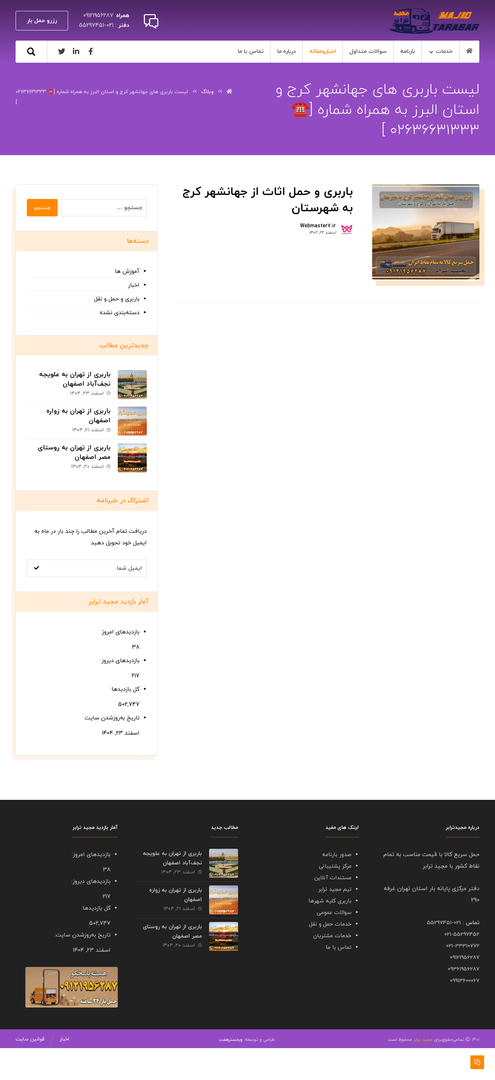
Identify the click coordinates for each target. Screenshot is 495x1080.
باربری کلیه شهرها (330, 901)
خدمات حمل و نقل (330, 924)
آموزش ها (127, 271)
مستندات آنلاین (333, 878)
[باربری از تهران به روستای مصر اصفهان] (132, 457)
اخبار (133, 285)
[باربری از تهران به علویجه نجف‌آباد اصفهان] (132, 384)
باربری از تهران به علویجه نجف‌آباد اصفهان (75, 379)
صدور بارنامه (337, 855)
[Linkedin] (76, 51)
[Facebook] (90, 51)
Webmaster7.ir (318, 226)
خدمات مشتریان (332, 936)
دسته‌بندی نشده (119, 313)
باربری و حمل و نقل (116, 299)
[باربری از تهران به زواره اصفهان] (132, 421)
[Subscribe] (36, 568)
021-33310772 (462, 946)
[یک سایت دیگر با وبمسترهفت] (434, 21)
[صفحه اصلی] (229, 91)
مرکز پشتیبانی (335, 866)
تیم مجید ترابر (335, 889)
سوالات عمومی (334, 913)
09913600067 (464, 981)
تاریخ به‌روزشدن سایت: (110, 718)
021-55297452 (461, 934)
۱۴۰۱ (456, 1040)
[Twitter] (61, 51)
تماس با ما (339, 947)
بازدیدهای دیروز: (119, 661)
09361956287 (463, 969)
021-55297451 (444, 923)
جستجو (42, 207)
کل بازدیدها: (124, 689)
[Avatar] (347, 228)
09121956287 (464, 957)
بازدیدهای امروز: (119, 632)
